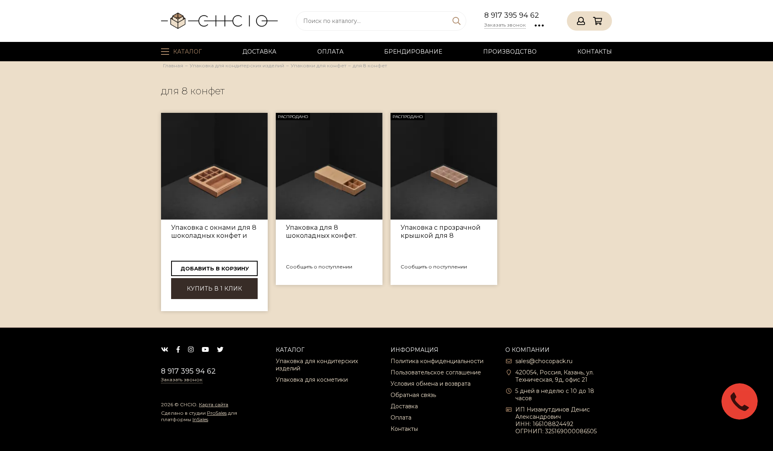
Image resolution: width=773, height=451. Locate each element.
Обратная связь (413, 395)
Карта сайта (213, 404)
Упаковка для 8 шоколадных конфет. (321, 231)
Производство (510, 51)
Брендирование (413, 51)
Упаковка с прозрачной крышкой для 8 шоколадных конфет (441, 232)
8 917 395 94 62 (511, 15)
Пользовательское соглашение (436, 372)
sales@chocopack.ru (544, 361)
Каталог (187, 51)
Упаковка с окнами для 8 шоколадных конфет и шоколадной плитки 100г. (213, 232)
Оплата (330, 51)
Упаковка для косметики (312, 379)
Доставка (259, 51)
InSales (200, 419)
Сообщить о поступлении (319, 267)
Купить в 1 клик (214, 288)
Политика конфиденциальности (437, 361)
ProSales (217, 413)
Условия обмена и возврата (431, 383)
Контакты (594, 51)
